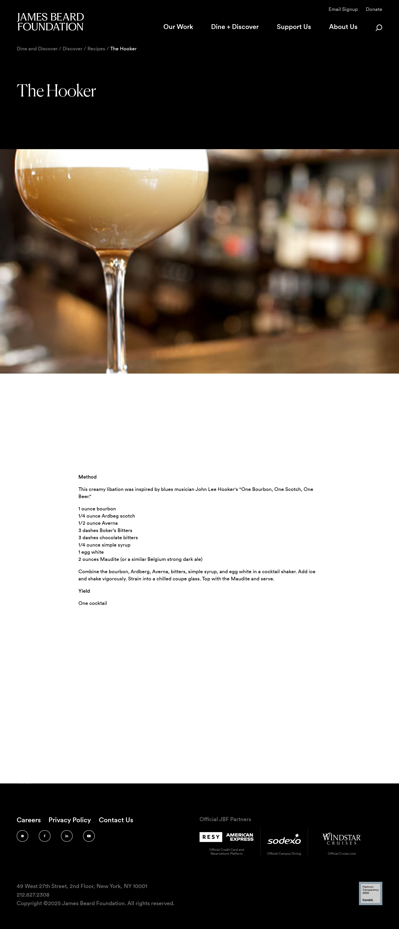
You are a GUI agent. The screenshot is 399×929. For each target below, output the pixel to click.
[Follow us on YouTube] (88, 836)
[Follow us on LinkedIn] (66, 836)
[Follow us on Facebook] (44, 836)
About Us (343, 27)
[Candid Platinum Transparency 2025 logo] (370, 904)
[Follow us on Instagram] (22, 836)
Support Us (294, 27)
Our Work (178, 27)
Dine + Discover (235, 27)
